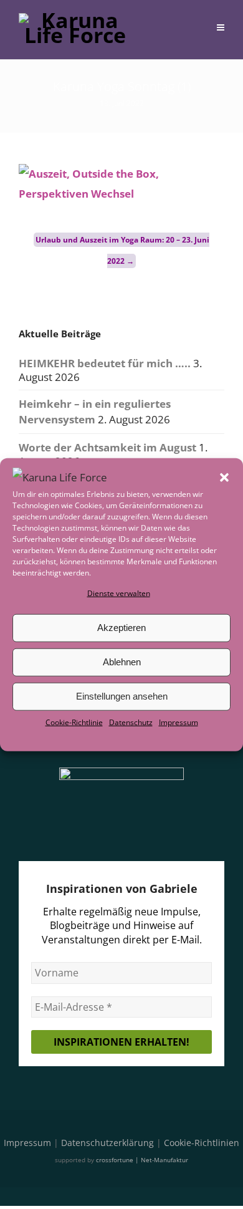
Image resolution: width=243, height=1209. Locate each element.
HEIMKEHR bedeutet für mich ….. (105, 363)
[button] (224, 477)
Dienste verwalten (118, 592)
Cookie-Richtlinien (201, 1143)
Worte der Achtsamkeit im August (107, 447)
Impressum (178, 722)
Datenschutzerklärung (107, 1143)
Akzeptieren (121, 627)
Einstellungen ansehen (122, 696)
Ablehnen (122, 662)
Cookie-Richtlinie (74, 722)
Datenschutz (131, 722)
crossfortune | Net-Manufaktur (142, 1159)
